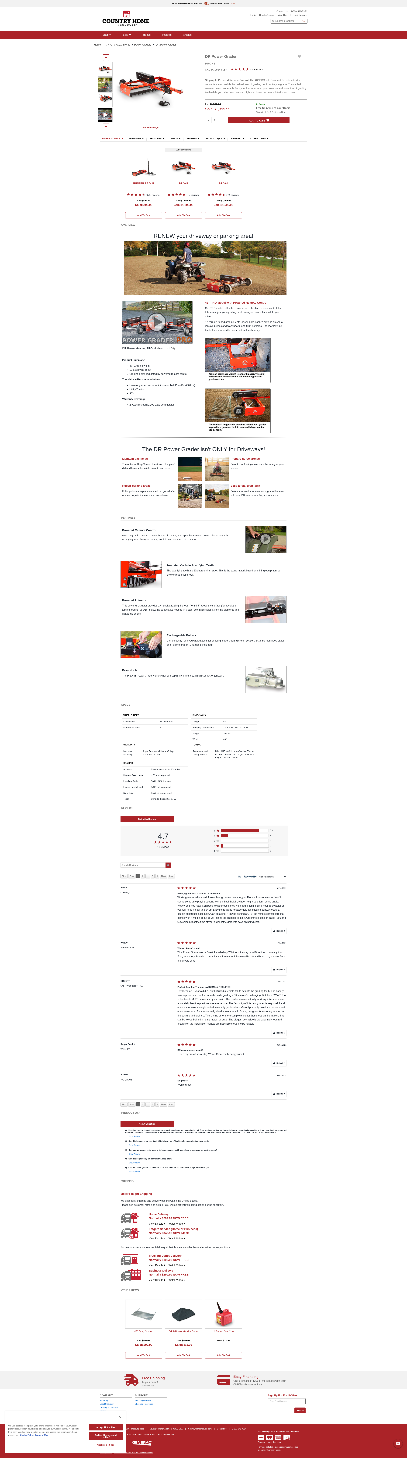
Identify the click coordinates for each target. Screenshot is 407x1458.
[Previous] (106, 57)
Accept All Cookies (105, 1427)
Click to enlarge (150, 127)
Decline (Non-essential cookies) (106, 1436)
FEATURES (156, 138)
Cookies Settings (105, 1445)
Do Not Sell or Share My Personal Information (133, 1453)
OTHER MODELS (111, 138)
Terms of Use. (41, 1435)
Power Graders (142, 44)
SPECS (174, 138)
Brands (146, 34)
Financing (104, 1400)
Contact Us (282, 11)
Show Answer (134, 1136)
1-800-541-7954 (299, 11)
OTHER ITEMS (258, 138)
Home (97, 44)
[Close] (120, 1417)
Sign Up (300, 1410)
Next (163, 876)
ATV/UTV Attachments (117, 44)
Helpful (280, 931)
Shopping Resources (144, 1404)
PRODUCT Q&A (214, 138)
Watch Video (177, 1223)
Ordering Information (109, 1407)
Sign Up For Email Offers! (283, 1395)
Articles (187, 34)
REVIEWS (192, 138)
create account (267, 15)
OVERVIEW (135, 138)
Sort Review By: (247, 876)
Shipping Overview (143, 1400)
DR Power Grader (166, 44)
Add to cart (257, 120)
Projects (167, 34)
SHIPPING (236, 138)
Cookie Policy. (27, 1435)
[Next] (106, 127)
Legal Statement (107, 1404)
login (253, 15)
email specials (300, 15)
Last (171, 876)
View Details (157, 1223)
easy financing (274, 1442)
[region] (65, 1432)
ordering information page (269, 1450)
